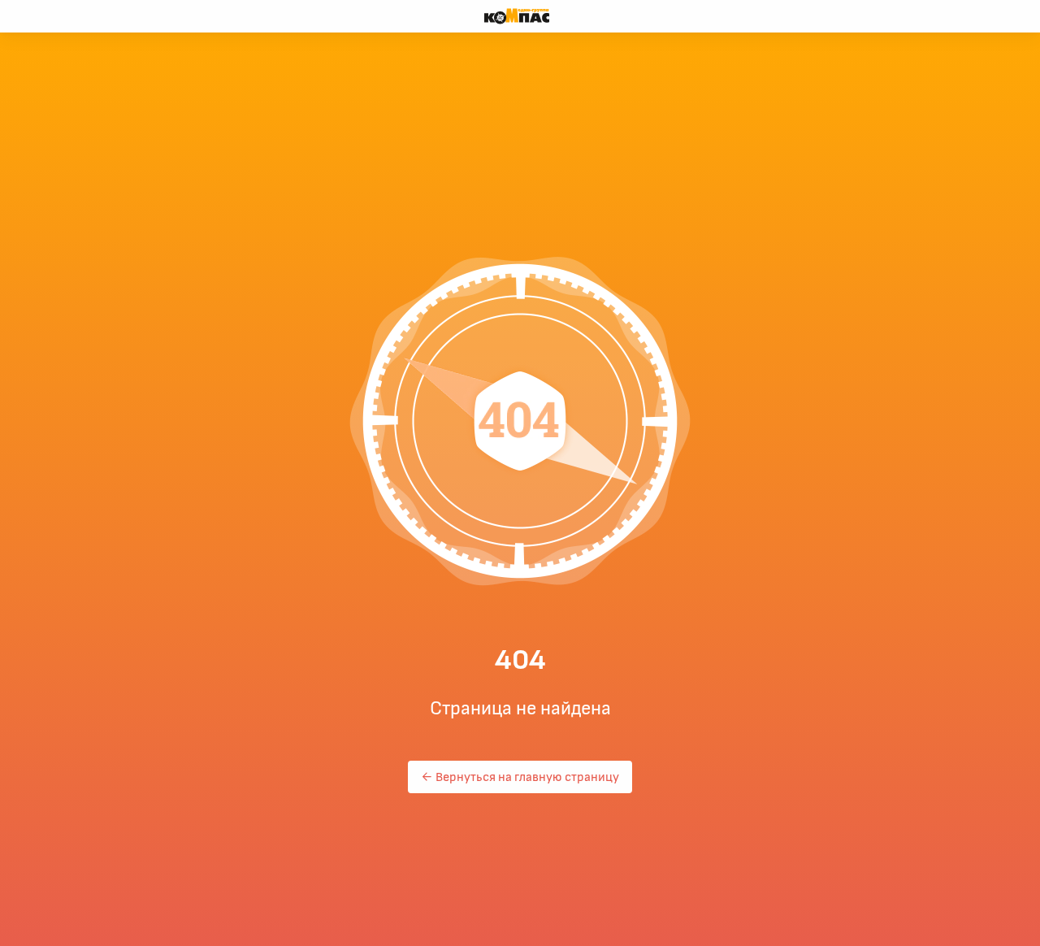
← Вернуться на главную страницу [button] (520, 776)
